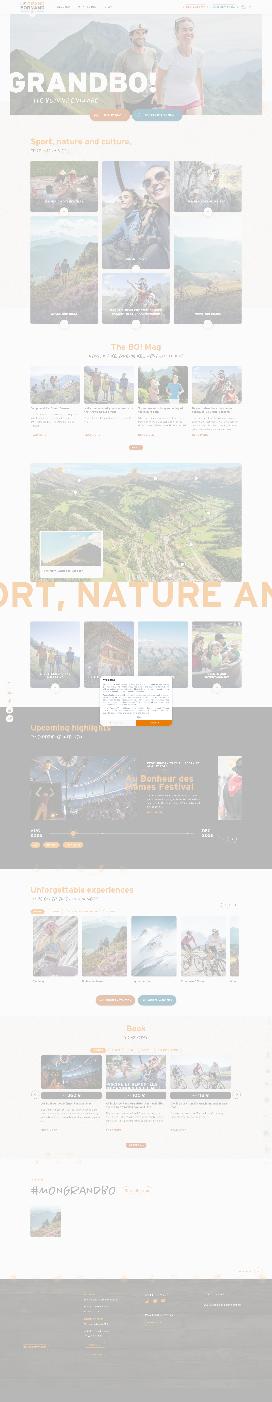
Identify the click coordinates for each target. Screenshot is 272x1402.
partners (116, 684)
